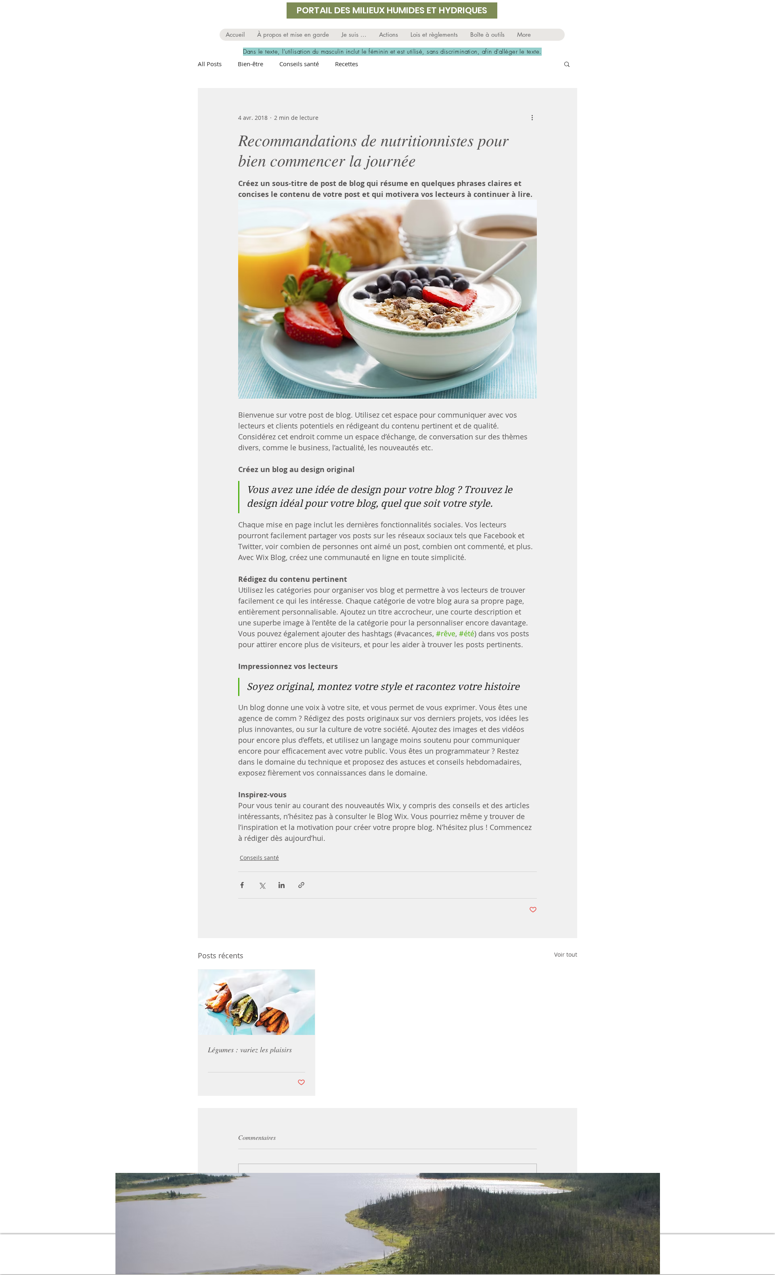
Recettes (346, 64)
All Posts (210, 64)
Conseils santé (299, 64)
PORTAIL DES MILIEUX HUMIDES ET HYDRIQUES (392, 10)
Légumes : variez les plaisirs (250, 1049)
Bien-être (250, 64)
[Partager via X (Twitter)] (262, 885)
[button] (354, 35)
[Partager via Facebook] (242, 885)
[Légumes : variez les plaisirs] (256, 1002)
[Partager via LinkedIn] (281, 885)
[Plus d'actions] (532, 117)
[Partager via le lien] (301, 885)
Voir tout (565, 954)
